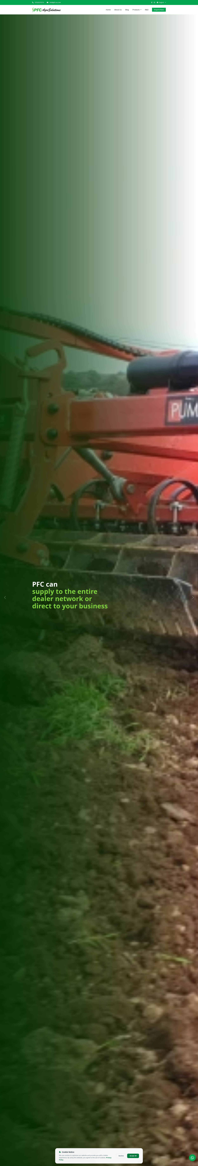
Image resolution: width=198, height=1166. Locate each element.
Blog (127, 10)
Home (108, 10)
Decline (121, 1156)
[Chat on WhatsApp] (192, 1158)
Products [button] (136, 10)
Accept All (133, 1156)
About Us (118, 10)
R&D (146, 10)
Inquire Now (159, 10)
